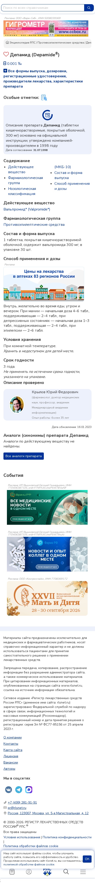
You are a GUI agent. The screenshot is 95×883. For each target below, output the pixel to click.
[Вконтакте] (8, 790)
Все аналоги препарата (24, 456)
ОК (87, 859)
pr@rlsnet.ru (17, 808)
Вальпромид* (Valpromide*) (26, 209)
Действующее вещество (21, 169)
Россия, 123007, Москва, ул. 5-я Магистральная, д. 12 (48, 813)
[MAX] (29, 790)
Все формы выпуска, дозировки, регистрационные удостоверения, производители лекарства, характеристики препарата (43, 79)
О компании (12, 737)
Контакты (10, 744)
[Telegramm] (19, 790)
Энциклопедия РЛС (22, 42)
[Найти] (89, 7)
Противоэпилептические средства (61, 42)
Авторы (9, 769)
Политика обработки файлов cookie (30, 846)
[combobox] (42, 7)
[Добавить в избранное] (6, 55)
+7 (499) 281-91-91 (22, 802)
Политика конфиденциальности (67, 837)
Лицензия (10, 756)
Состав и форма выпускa (68, 175)
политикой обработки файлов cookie (28, 864)
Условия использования (21, 837)
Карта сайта (12, 750)
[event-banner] (47, 598)
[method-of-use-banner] (45, 28)
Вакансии (10, 762)
